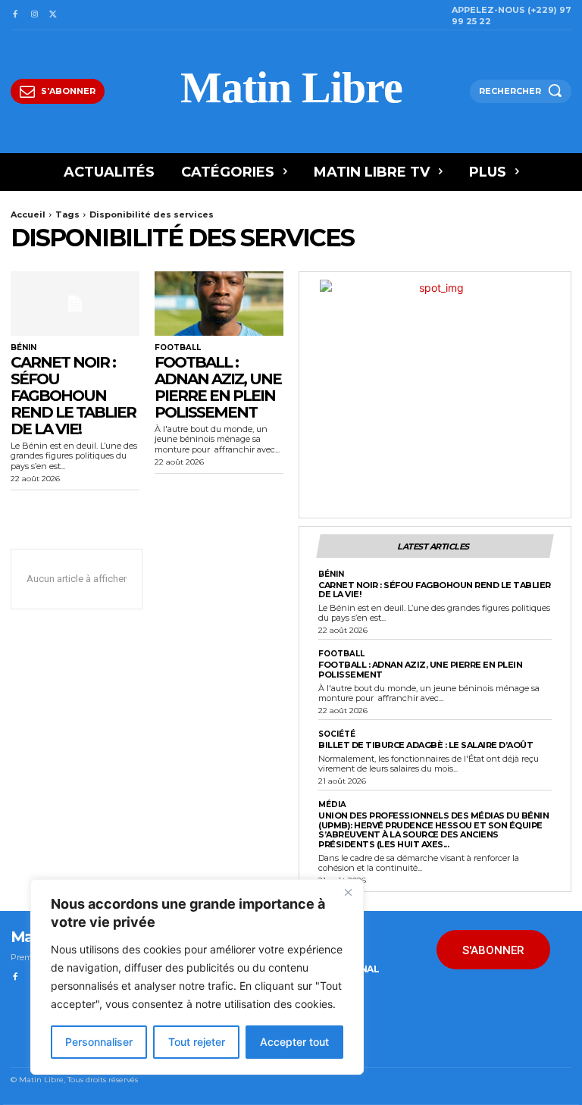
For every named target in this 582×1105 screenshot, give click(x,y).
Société (336, 734)
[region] (197, 977)
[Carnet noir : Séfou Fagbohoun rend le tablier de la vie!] (75, 303)
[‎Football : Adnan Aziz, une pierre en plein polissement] (219, 303)
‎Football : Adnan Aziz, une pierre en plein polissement (218, 387)
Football (178, 347)
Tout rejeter (196, 1041)
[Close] (348, 892)
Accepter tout (294, 1041)
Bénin (23, 347)
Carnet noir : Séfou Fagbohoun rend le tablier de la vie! (73, 395)
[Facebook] (14, 14)
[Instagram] (33, 14)
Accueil (28, 214)
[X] (53, 14)
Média (332, 804)
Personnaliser (99, 1041)
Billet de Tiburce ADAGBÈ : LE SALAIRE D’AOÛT (425, 745)
